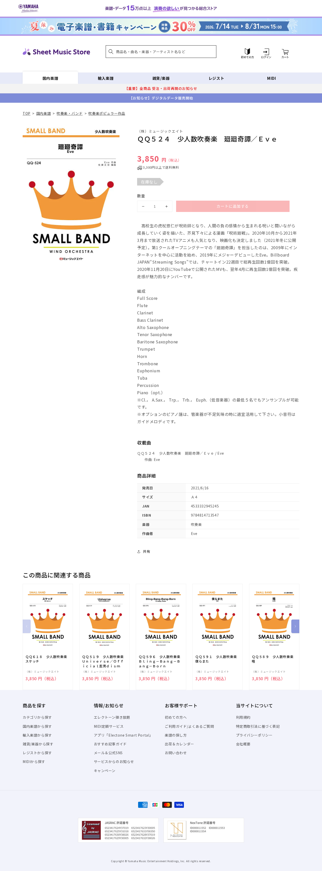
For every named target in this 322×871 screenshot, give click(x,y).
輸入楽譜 (105, 78)
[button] (161, 51)
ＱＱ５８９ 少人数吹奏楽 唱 (274, 659)
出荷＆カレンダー (179, 743)
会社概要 (243, 743)
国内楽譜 (50, 78)
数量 (141, 195)
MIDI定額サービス (109, 726)
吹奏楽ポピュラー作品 (106, 113)
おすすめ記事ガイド (110, 743)
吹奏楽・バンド (70, 113)
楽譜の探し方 (176, 735)
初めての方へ (176, 717)
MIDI (271, 78)
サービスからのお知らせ (114, 761)
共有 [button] (146, 551)
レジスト (216, 78)
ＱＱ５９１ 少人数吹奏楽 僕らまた (217, 659)
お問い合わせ (176, 752)
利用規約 (243, 717)
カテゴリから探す (37, 717)
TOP (26, 113)
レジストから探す (37, 752)
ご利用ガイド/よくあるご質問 (189, 726)
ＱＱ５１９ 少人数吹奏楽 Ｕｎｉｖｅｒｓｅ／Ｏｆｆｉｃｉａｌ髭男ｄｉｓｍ (104, 661)
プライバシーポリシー (254, 735)
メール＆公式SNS (108, 752)
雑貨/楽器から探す (38, 743)
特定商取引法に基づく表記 (258, 726)
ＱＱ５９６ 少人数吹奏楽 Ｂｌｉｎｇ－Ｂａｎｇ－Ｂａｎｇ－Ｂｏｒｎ (161, 661)
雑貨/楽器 (161, 78)
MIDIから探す (34, 761)
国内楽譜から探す (37, 726)
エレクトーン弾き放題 (112, 717)
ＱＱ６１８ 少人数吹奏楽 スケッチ (47, 659)
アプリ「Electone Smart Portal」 (123, 735)
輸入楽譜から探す (37, 735)
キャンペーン (105, 770)
